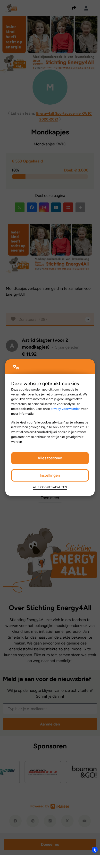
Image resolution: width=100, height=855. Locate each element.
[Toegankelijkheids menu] (95, 850)
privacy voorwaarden (65, 409)
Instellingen (50, 475)
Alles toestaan (50, 458)
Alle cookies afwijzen (50, 487)
